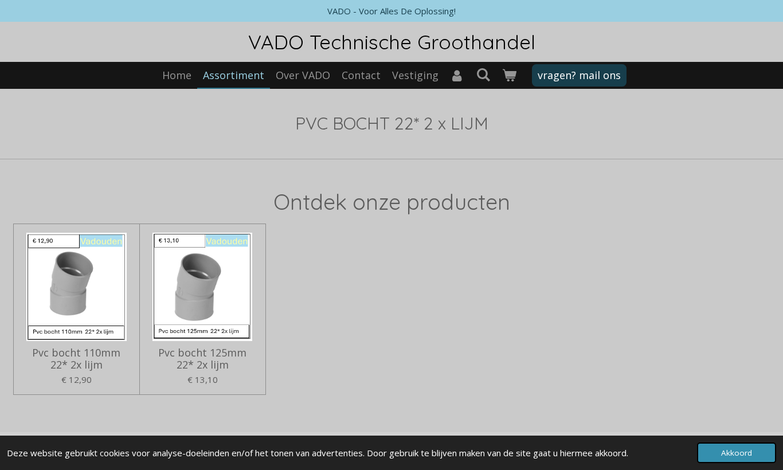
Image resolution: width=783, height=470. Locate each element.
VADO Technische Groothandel (391, 41)
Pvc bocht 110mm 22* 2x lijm (76, 359)
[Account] (457, 75)
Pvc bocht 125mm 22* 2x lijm (202, 359)
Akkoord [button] (736, 453)
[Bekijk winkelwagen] (509, 75)
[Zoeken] (483, 74)
